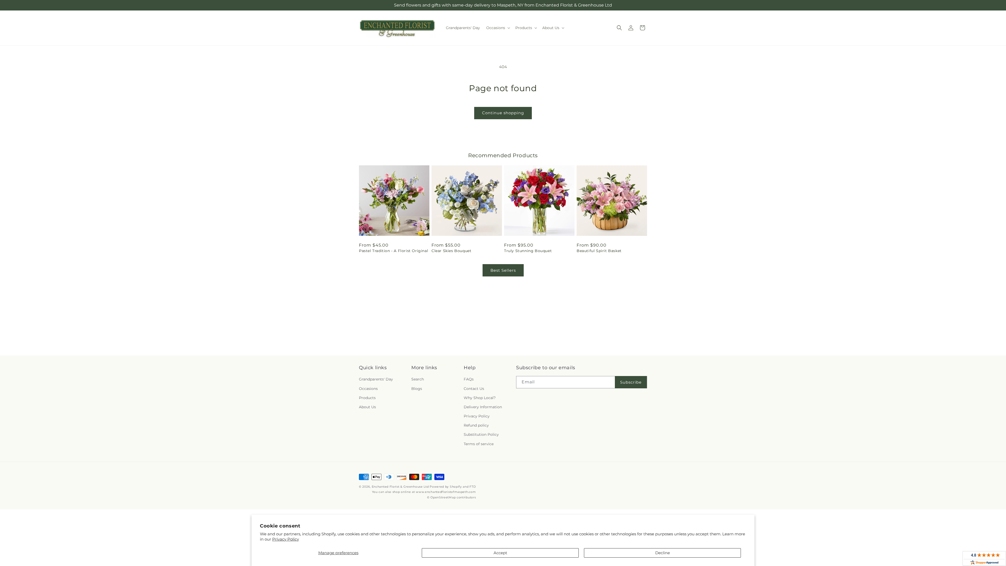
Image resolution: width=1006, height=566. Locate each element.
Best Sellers (503, 270)
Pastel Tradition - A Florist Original (393, 250)
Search (417, 379)
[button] (497, 27)
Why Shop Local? (480, 397)
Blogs (416, 388)
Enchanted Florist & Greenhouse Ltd (400, 486)
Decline (662, 552)
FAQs (469, 379)
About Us (367, 407)
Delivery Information (483, 407)
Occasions (368, 388)
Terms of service (479, 444)
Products (367, 397)
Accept (500, 552)
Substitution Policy (481, 434)
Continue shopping (503, 112)
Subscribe (631, 382)
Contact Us (474, 388)
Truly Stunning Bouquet (528, 250)
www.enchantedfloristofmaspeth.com (446, 492)
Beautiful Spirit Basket (599, 250)
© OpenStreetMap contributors (451, 497)
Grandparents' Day (376, 379)
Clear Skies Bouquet (451, 250)
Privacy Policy (285, 539)
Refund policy (476, 425)
